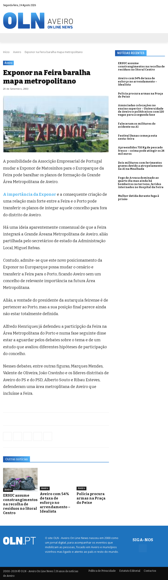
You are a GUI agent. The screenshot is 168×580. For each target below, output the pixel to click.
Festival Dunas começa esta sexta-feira (137, 137)
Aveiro (17, 52)
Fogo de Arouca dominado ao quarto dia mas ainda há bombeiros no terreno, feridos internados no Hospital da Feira (140, 182)
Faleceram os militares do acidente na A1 (137, 125)
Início (6, 52)
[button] (153, 5)
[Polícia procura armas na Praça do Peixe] (93, 479)
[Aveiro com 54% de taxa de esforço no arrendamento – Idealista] (56, 479)
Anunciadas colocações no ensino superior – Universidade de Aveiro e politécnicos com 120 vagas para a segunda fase (141, 110)
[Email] (47, 436)
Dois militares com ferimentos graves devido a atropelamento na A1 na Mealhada (140, 166)
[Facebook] (161, 5)
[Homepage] (84, 20)
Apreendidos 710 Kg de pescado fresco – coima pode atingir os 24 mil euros (141, 150)
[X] (27, 436)
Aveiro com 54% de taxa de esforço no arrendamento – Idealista (55, 502)
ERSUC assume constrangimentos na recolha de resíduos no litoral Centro (20, 504)
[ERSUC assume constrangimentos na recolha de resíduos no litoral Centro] (20, 480)
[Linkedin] (37, 436)
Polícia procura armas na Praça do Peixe (91, 498)
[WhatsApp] (17, 436)
